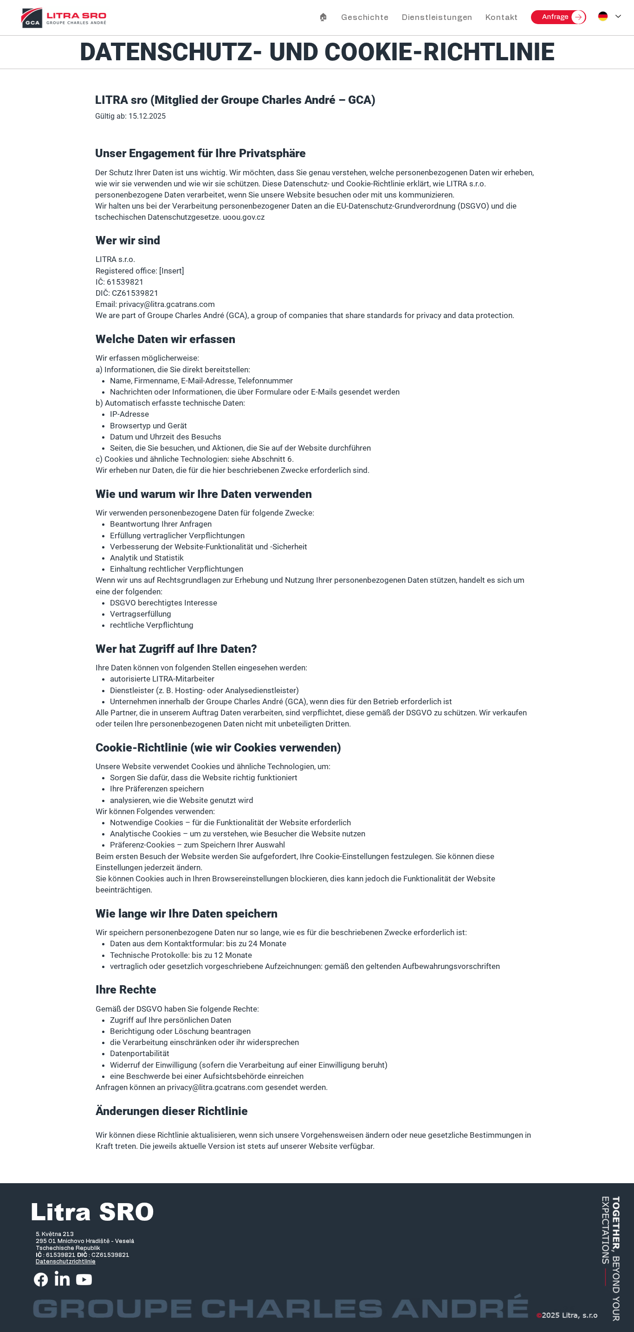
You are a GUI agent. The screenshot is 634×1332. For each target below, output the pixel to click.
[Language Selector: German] (609, 16)
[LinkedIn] (62, 1279)
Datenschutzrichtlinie (66, 1261)
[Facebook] (41, 1279)
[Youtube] (84, 1279)
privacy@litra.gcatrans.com (215, 1087)
